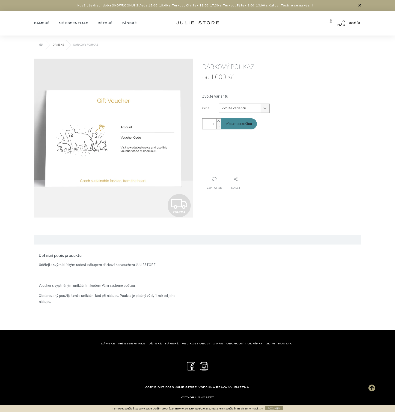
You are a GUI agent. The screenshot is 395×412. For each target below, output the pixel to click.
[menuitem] (42, 23)
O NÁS (218, 343)
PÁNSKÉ (172, 343)
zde (260, 409)
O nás (341, 23)
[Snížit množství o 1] (218, 126)
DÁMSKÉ (108, 343)
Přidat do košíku (239, 124)
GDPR (270, 343)
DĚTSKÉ (155, 343)
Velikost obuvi (196, 343)
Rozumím (274, 408)
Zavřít (227, 149)
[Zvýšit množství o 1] (218, 121)
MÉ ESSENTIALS (132, 343)
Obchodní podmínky (244, 343)
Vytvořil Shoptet (197, 397)
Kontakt (286, 343)
